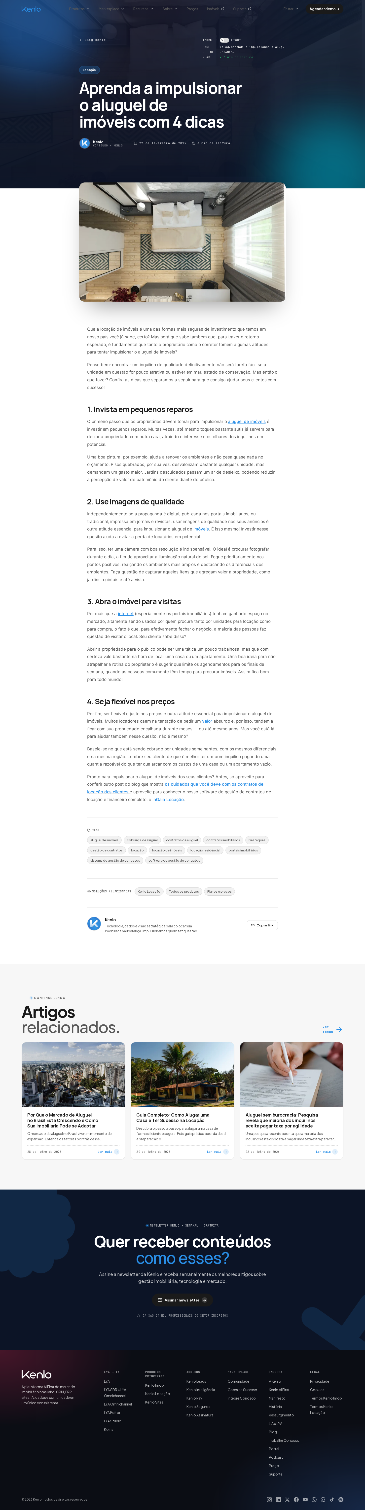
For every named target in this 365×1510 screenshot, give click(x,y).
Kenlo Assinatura (200, 1415)
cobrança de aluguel (142, 840)
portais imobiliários (243, 850)
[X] (287, 1499)
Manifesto (277, 1398)
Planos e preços (219, 891)
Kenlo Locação (149, 891)
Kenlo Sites (154, 1402)
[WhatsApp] (314, 1499)
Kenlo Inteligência (200, 1389)
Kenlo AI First (279, 1389)
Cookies (317, 1389)
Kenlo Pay (194, 1398)
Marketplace (109, 8)
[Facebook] (296, 1499)
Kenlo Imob (154, 1385)
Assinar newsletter (185, 1300)
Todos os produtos (184, 891)
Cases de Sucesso (242, 1389)
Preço (274, 1465)
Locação (89, 70)
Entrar (288, 8)
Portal (274, 1448)
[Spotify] (340, 1499)
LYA (107, 1381)
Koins (108, 1429)
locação (137, 850)
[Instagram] (269, 1499)
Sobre (168, 8)
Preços (192, 8)
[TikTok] (331, 1499)
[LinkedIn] (278, 1499)
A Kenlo (275, 1381)
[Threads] (323, 1499)
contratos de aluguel (182, 840)
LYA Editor (112, 1412)
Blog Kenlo (95, 40)
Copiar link (265, 925)
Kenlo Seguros (198, 1406)
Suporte (240, 8)
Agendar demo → (324, 8)
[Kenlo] (36, 1374)
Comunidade (238, 1381)
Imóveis (213, 8)
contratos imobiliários (223, 840)
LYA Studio (112, 1421)
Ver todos (328, 1029)
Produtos (77, 8)
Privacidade (319, 1381)
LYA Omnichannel (118, 1404)
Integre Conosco (242, 1398)
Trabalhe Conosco (284, 1440)
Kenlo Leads (196, 1381)
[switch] (230, 40)
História (275, 1406)
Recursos (140, 8)
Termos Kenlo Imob (326, 1398)
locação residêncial (205, 850)
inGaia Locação (167, 799)
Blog (273, 1432)
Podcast (276, 1457)
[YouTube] (305, 1499)
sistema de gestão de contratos (115, 860)
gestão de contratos (106, 850)
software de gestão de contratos (174, 860)
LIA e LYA (275, 1423)
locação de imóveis (167, 850)
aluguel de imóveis (104, 840)
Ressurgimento (281, 1415)
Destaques (257, 840)
